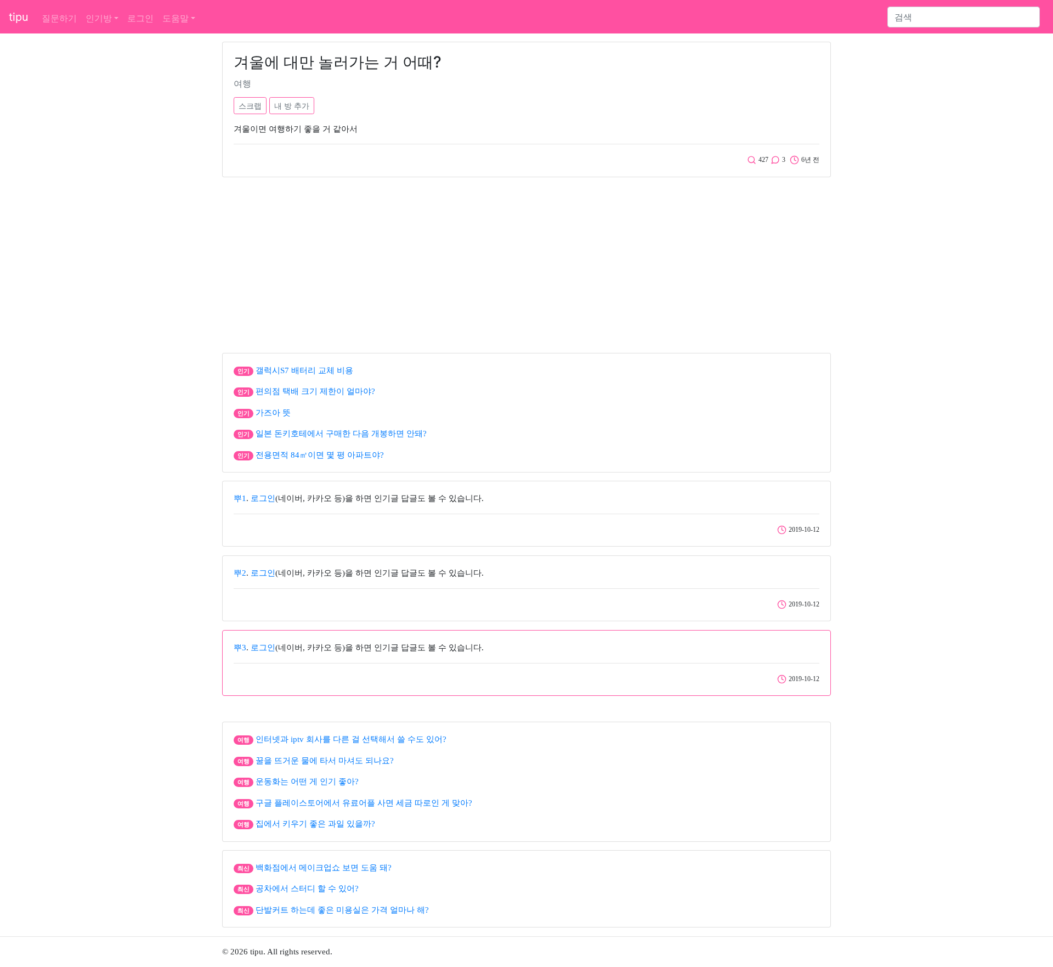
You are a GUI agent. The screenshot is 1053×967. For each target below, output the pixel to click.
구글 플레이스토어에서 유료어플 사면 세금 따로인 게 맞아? (364, 803)
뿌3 (240, 647)
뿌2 (240, 573)
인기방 (99, 18)
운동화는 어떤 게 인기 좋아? (307, 781)
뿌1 (240, 498)
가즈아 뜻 (273, 412)
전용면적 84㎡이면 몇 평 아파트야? (320, 455)
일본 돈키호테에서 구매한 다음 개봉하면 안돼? (341, 433)
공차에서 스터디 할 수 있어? (307, 888)
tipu (19, 17)
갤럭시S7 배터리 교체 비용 (304, 370)
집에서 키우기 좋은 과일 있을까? (315, 823)
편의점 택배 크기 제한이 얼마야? (315, 391)
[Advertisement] (526, 262)
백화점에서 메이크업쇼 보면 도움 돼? (324, 867)
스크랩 (250, 105)
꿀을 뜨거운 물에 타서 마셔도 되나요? (325, 760)
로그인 (140, 18)
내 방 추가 (291, 105)
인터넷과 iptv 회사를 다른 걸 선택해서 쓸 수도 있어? (351, 739)
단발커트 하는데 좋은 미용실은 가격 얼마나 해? (342, 910)
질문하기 (59, 18)
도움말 (175, 18)
